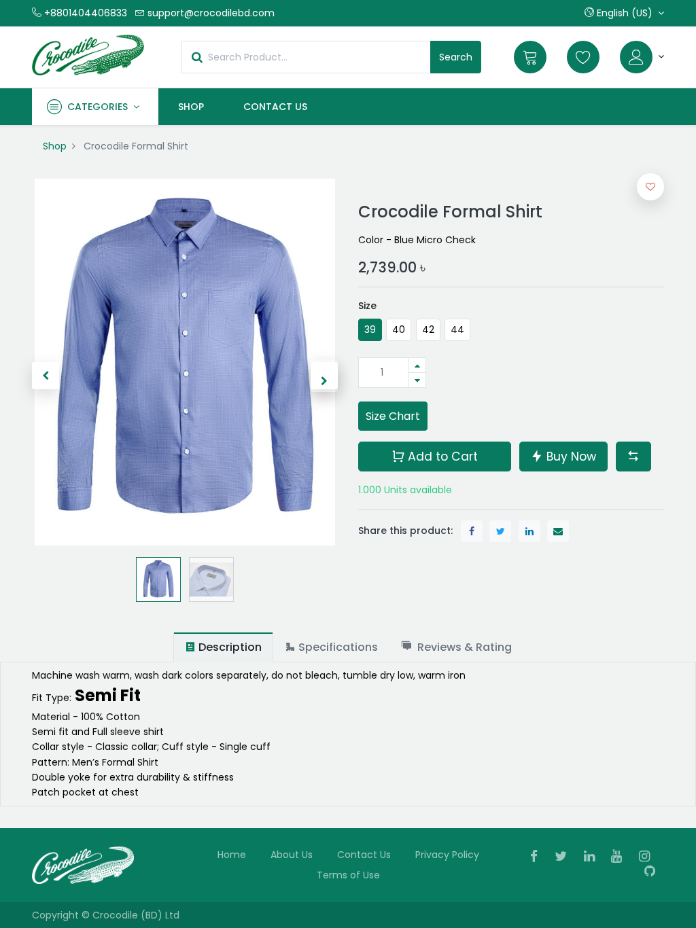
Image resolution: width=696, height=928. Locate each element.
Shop (55, 146)
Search (455, 57)
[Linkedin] (594, 857)
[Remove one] (417, 380)
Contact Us (364, 854)
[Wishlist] (583, 57)
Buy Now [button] (569, 456)
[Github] (654, 872)
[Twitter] (565, 857)
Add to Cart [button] (441, 456)
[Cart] (530, 57)
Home (232, 854)
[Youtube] (621, 857)
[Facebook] (538, 857)
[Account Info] (642, 57)
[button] (624, 12)
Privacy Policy (447, 854)
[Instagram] (649, 857)
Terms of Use (348, 875)
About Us (292, 854)
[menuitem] (191, 106)
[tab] (223, 647)
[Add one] (417, 365)
